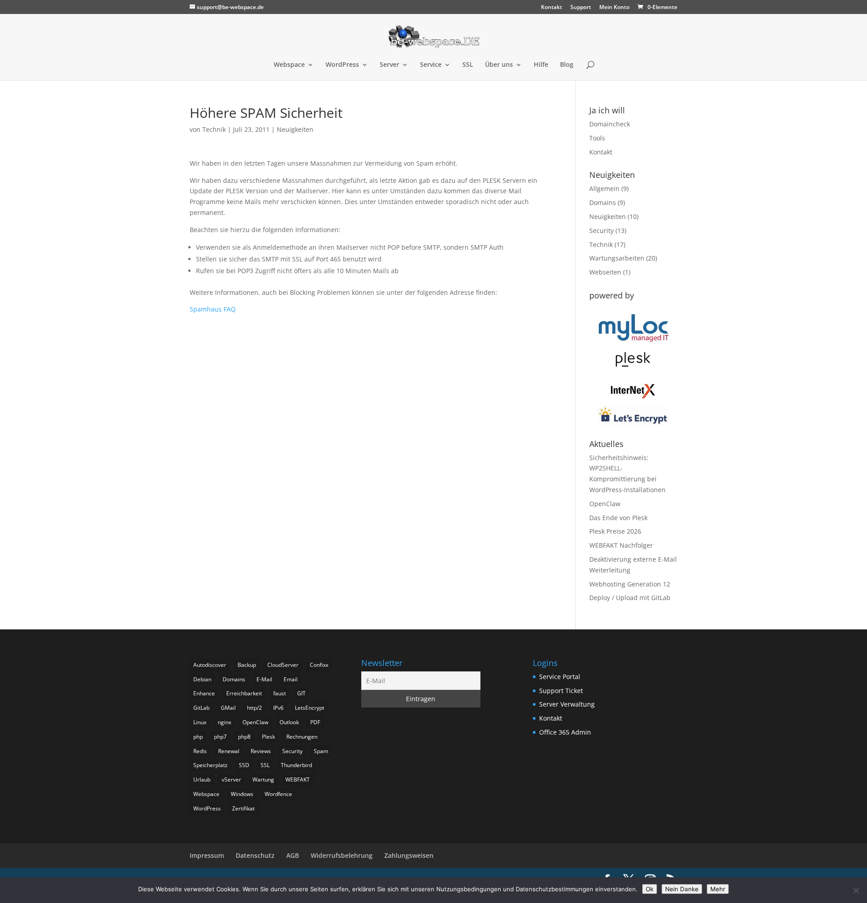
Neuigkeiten (295, 129)
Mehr (717, 889)
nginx (224, 722)
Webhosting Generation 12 (629, 584)
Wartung (263, 779)
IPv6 (278, 708)
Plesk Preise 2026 (615, 531)
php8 (244, 736)
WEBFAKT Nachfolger (621, 545)
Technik (214, 129)
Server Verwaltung (567, 704)
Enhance (204, 693)
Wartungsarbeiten (616, 258)
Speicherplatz (210, 765)
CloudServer (282, 665)
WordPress (342, 65)
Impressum (207, 855)
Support (580, 8)
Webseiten (605, 272)
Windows (242, 794)
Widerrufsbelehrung (342, 855)
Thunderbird (296, 765)
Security (601, 230)
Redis (200, 751)
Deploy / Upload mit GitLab (630, 597)
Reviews (261, 751)
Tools (597, 138)
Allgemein (604, 188)
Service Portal (559, 676)
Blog (566, 65)
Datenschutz (255, 855)
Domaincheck (609, 124)
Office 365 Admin (565, 732)
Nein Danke (682, 889)
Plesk (268, 736)
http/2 (254, 708)
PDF (315, 722)
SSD (244, 765)
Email (291, 679)
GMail (228, 708)
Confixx (319, 665)
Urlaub (201, 779)
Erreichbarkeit (244, 693)
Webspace (289, 65)
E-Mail (264, 679)
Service (431, 65)
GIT (301, 693)
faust (279, 693)
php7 (220, 736)
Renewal (228, 751)
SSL (467, 65)
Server (389, 65)
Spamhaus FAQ (213, 309)
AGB (292, 855)
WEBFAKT (297, 779)
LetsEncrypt (309, 708)
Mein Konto (614, 8)
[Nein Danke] (855, 890)
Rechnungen (301, 736)
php (198, 736)
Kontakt (551, 8)
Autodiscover (209, 665)
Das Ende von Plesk (618, 517)
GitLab (201, 708)
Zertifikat (243, 808)
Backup (247, 665)
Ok (649, 889)
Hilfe (541, 65)
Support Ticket (561, 690)
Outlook (289, 722)
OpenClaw (604, 503)
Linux (199, 722)
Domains (602, 202)
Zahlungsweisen (409, 855)
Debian (202, 679)
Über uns (499, 65)
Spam (321, 751)
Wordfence (278, 794)
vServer (231, 779)
